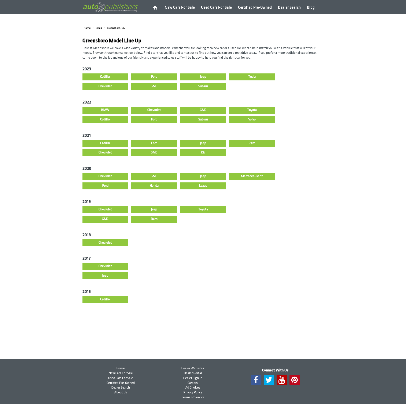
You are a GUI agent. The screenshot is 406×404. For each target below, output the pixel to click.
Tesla (252, 77)
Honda (154, 186)
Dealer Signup (192, 378)
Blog (311, 7)
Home (120, 368)
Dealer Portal (193, 373)
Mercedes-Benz (252, 176)
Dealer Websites (192, 368)
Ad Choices (192, 388)
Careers (193, 383)
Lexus (203, 186)
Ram (251, 143)
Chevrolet (105, 86)
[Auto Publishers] (110, 7)
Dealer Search (289, 7)
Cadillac (105, 77)
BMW (105, 110)
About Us (120, 392)
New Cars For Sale (180, 7)
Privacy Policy (192, 392)
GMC (154, 86)
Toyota (252, 110)
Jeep (203, 77)
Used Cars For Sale (216, 7)
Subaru (203, 86)
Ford (154, 77)
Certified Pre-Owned (255, 7)
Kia (203, 152)
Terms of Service (192, 397)
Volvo (252, 119)
